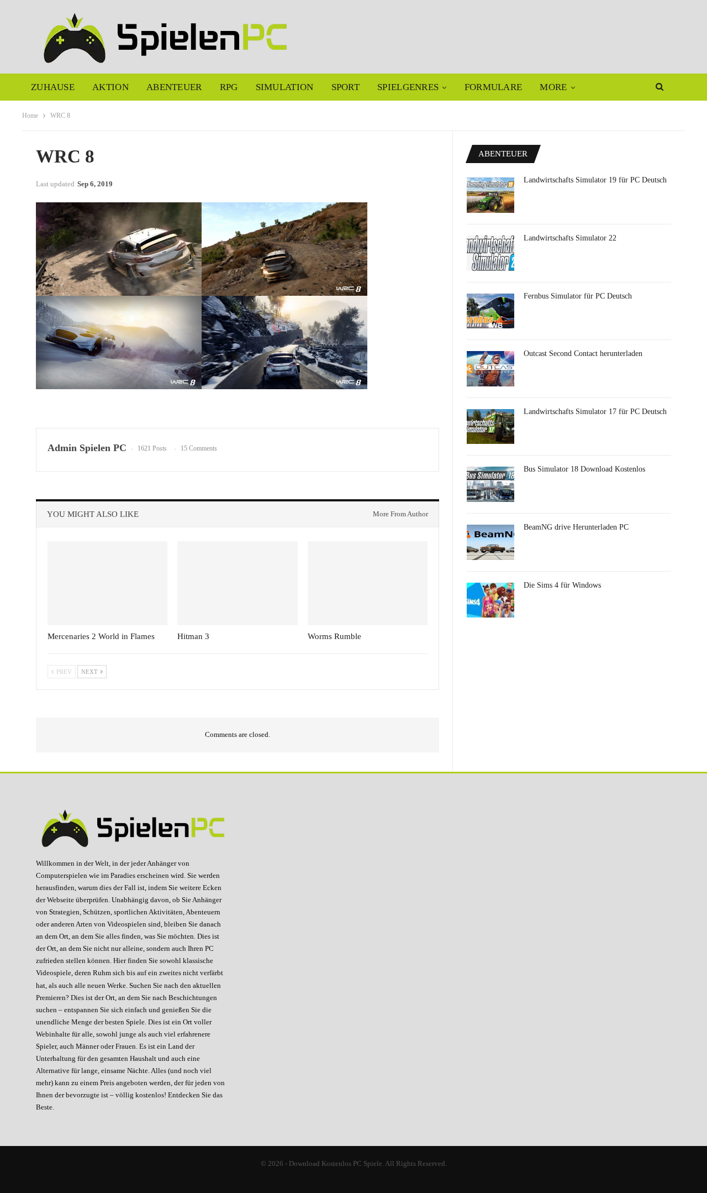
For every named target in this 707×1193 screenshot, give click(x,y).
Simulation (285, 87)
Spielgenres (408, 87)
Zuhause (53, 87)
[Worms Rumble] (368, 583)
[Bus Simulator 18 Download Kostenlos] (490, 484)
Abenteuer (174, 87)
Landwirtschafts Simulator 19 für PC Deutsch (595, 180)
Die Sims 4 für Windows (562, 585)
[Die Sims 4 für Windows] (490, 600)
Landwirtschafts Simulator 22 (570, 238)
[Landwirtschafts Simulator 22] (490, 253)
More (553, 87)
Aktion (110, 87)
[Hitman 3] (237, 583)
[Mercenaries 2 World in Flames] (107, 583)
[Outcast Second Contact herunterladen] (490, 368)
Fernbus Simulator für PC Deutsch (578, 296)
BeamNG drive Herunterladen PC (576, 527)
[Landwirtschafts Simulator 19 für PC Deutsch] (490, 195)
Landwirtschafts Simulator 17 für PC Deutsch (595, 411)
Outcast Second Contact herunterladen (583, 353)
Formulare (494, 87)
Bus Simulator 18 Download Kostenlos (584, 469)
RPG (229, 87)
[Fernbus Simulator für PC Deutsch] (490, 311)
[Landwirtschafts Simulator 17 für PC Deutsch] (490, 426)
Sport (345, 87)
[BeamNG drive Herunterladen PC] (490, 542)
